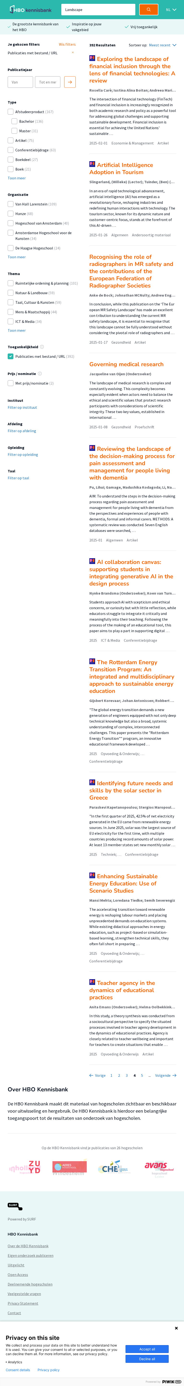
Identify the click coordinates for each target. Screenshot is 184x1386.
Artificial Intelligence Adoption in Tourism (121, 168)
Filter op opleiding (23, 454)
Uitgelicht (16, 1265)
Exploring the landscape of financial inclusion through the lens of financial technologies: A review (132, 69)
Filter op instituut (22, 407)
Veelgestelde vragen (24, 1293)
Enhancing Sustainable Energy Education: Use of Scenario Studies (123, 883)
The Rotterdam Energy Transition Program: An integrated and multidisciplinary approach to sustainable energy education (131, 676)
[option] (92, 1167)
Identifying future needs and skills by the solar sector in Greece (131, 790)
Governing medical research (126, 364)
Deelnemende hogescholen (30, 1284)
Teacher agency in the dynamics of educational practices (122, 990)
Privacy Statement (23, 1303)
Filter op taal (18, 478)
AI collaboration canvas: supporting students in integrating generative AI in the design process (131, 572)
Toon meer (17, 178)
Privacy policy (49, 1370)
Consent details (18, 1370)
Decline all (147, 1359)
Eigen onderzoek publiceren (30, 1255)
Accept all (147, 1349)
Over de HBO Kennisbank (28, 1245)
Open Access (18, 1274)
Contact (14, 1312)
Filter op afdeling (22, 431)
